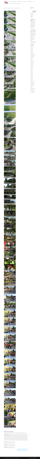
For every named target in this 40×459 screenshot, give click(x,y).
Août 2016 (32, 47)
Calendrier (24, 1)
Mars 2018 (32, 81)
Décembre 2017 (33, 55)
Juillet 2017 (32, 65)
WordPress (16, 457)
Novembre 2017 (33, 83)
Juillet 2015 (32, 64)
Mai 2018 (32, 78)
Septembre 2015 (33, 88)
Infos (33, 1)
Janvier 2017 (32, 61)
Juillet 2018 (32, 66)
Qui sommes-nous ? (29, 1)
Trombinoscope (15, 3)
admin (6, 8)
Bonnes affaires (33, 54)
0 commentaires (18, 8)
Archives (32, 49)
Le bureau (10, 3)
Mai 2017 (32, 77)
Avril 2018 (32, 53)
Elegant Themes (9, 457)
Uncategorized (32, 92)
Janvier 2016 (32, 60)
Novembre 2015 (33, 82)
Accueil (10, 1)
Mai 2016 (12, 8)
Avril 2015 (32, 15)
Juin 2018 (32, 71)
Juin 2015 (32, 17)
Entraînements (14, 1)
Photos (19, 3)
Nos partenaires (19, 1)
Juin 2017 (32, 70)
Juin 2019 (32, 72)
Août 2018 (32, 48)
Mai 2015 (32, 16)
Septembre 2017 (33, 89)
